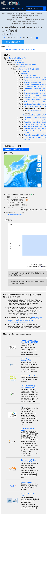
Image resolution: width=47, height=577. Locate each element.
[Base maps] (39, 170)
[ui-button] (44, 8)
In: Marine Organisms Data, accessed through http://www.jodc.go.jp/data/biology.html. (24, 320)
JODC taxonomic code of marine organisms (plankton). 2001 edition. (25, 318)
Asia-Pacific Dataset (15, 214)
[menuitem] (8, 8)
